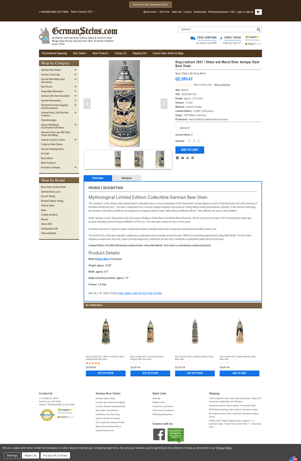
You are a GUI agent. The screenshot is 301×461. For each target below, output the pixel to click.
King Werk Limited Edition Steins (140, 293)
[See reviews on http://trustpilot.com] (175, 436)
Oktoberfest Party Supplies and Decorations (54, 107)
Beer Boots (46, 86)
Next (164, 103)
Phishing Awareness (218, 11)
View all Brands (48, 233)
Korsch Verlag (48, 196)
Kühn (43, 210)
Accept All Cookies (55, 455)
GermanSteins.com (50, 191)
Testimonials (200, 11)
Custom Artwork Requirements (110, 406)
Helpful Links (158, 402)
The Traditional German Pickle (110, 422)
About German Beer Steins (108, 426)
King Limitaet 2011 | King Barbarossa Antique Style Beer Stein (147, 357)
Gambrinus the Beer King (107, 414)
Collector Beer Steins (52, 144)
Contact (187, 11)
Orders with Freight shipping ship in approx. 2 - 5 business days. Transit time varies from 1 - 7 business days (235, 424)
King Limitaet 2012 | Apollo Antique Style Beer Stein (238, 357)
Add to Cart (239, 373)
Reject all (30, 455)
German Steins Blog (105, 398)
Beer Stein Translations (107, 410)
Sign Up (249, 11)
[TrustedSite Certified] (252, 38)
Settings (12, 455)
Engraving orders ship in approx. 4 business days (232, 405)
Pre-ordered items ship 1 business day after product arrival (234, 415)
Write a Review (222, 84)
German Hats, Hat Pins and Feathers (54, 114)
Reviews (127, 178)
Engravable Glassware (52, 91)
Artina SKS (46, 224)
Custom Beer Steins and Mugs (110, 402)
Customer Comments (162, 406)
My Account (150, 11)
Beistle (44, 219)
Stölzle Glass (48, 205)
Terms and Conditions (163, 410)
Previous (87, 103)
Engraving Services (105, 430)
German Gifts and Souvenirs (55, 95)
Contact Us (120, 53)
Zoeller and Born (49, 214)
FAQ (232, 11)
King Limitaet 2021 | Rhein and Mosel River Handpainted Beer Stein (105, 357)
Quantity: (180, 141)
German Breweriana (51, 100)
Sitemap (156, 398)
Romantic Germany (50, 167)
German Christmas (50, 74)
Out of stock (105, 373)
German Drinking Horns (52, 149)
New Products (100, 53)
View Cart (177, 11)
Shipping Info (140, 53)
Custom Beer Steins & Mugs (168, 53)
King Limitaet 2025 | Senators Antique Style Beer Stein (194, 357)
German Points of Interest (108, 418)
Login (239, 11)
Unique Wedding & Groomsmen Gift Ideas (52, 126)
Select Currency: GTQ (82, 11)
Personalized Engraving (54, 53)
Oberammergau (48, 120)
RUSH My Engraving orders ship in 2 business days (233, 409)
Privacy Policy (223, 447)
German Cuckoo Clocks (53, 139)
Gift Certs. (165, 11)
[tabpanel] (106, 342)
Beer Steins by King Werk (53, 187)
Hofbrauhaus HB (49, 228)
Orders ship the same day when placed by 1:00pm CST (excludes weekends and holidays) (235, 400)
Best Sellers (79, 53)
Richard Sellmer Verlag (52, 201)
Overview (97, 178)
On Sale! (45, 153)
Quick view (106, 349)
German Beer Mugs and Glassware (53, 81)
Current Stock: (183, 134)
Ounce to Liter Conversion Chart (150, 4)
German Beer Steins (51, 69)
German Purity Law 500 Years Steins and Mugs (55, 134)
